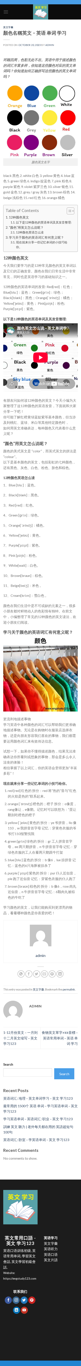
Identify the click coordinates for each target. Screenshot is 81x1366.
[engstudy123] (40, 11)
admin (49, 45)
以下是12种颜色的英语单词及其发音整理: (43, 222)
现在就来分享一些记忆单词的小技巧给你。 (41, 244)
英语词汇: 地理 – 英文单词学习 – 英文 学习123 (38, 1098)
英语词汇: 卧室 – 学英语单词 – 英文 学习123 (36, 1140)
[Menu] (5, 11)
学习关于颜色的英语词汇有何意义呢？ (36, 237)
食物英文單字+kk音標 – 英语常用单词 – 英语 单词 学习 (60, 1038)
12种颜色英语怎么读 (30, 232)
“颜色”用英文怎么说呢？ (26, 227)
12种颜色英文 (19, 217)
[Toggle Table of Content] (68, 211)
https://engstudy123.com (19, 1278)
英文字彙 (8, 27)
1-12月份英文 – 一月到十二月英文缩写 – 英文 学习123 (20, 1038)
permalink (69, 989)
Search (8, 1064)
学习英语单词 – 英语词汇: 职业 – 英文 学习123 (38, 1119)
